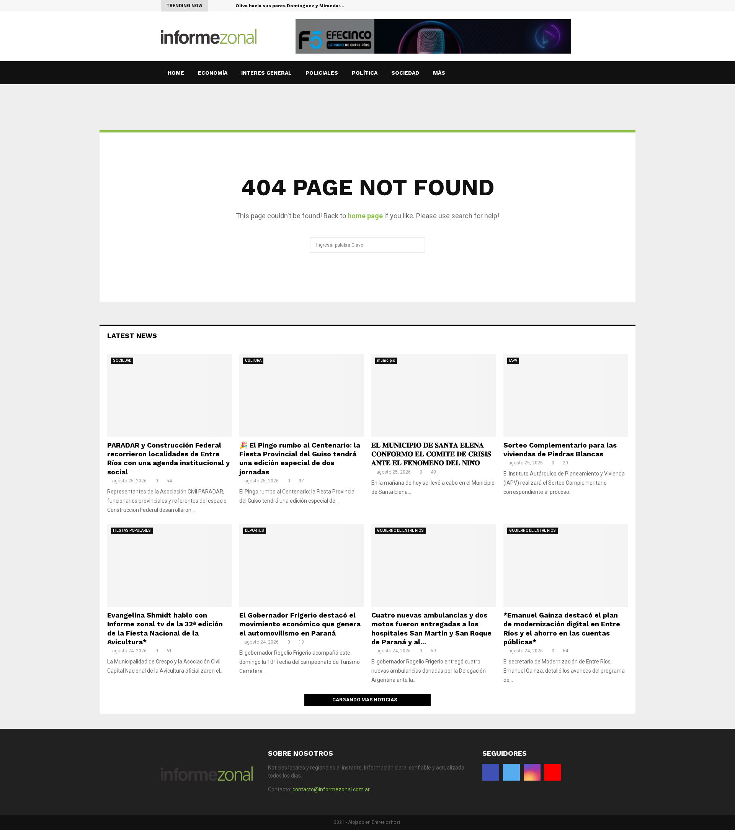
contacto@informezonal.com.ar (331, 789)
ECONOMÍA (212, 73)
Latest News (132, 336)
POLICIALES (321, 73)
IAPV (513, 360)
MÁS (439, 73)
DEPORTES (254, 530)
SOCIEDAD (405, 73)
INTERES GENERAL (266, 73)
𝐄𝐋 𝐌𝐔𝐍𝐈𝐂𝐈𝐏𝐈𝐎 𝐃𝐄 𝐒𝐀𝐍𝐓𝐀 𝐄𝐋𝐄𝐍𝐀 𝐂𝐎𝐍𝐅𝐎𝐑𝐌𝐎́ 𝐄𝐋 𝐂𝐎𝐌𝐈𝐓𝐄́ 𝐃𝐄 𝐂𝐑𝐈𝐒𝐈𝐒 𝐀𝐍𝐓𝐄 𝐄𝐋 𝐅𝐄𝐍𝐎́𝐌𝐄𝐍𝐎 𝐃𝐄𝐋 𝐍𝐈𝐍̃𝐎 (431, 454)
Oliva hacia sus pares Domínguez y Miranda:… (290, 5)
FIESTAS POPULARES (132, 530)
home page (365, 216)
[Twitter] (556, 5)
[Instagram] (564, 5)
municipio (386, 360)
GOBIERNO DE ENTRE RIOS (400, 530)
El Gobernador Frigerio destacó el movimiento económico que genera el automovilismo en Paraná (300, 624)
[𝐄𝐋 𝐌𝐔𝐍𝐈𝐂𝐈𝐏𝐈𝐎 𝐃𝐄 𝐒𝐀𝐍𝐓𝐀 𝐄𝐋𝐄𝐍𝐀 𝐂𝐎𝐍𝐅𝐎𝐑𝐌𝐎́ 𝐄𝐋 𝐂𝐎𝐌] (433, 395)
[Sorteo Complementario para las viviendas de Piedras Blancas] (565, 395)
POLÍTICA (364, 73)
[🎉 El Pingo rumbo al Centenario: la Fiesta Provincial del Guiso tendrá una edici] (301, 395)
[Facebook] (548, 5)
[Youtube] (572, 5)
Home (176, 73)
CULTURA (253, 360)
